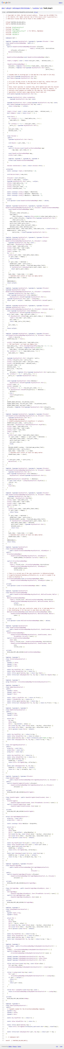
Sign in (60, 2)
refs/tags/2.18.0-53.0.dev (21, 8)
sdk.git (8, 8)
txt (57, 1046)
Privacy (14, 1046)
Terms (19, 1046)
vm (41, 8)
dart (3, 8)
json (61, 1046)
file (35, 12)
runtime (36, 8)
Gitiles (10, 1046)
